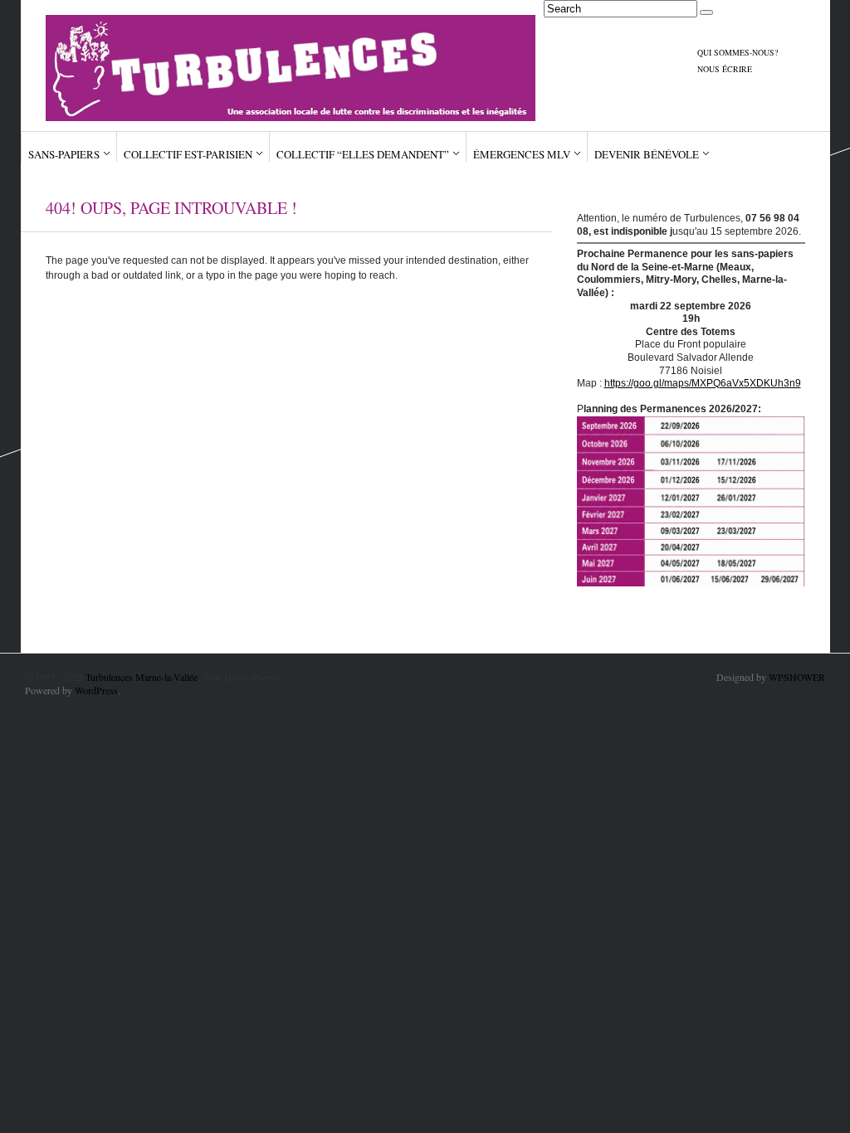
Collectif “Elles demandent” (362, 154)
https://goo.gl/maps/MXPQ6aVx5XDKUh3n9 (702, 383)
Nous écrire (724, 69)
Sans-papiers (64, 154)
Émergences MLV (521, 154)
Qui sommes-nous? (737, 52)
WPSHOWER (797, 676)
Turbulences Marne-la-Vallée (141, 676)
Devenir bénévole (646, 154)
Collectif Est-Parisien (188, 154)
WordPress (96, 690)
